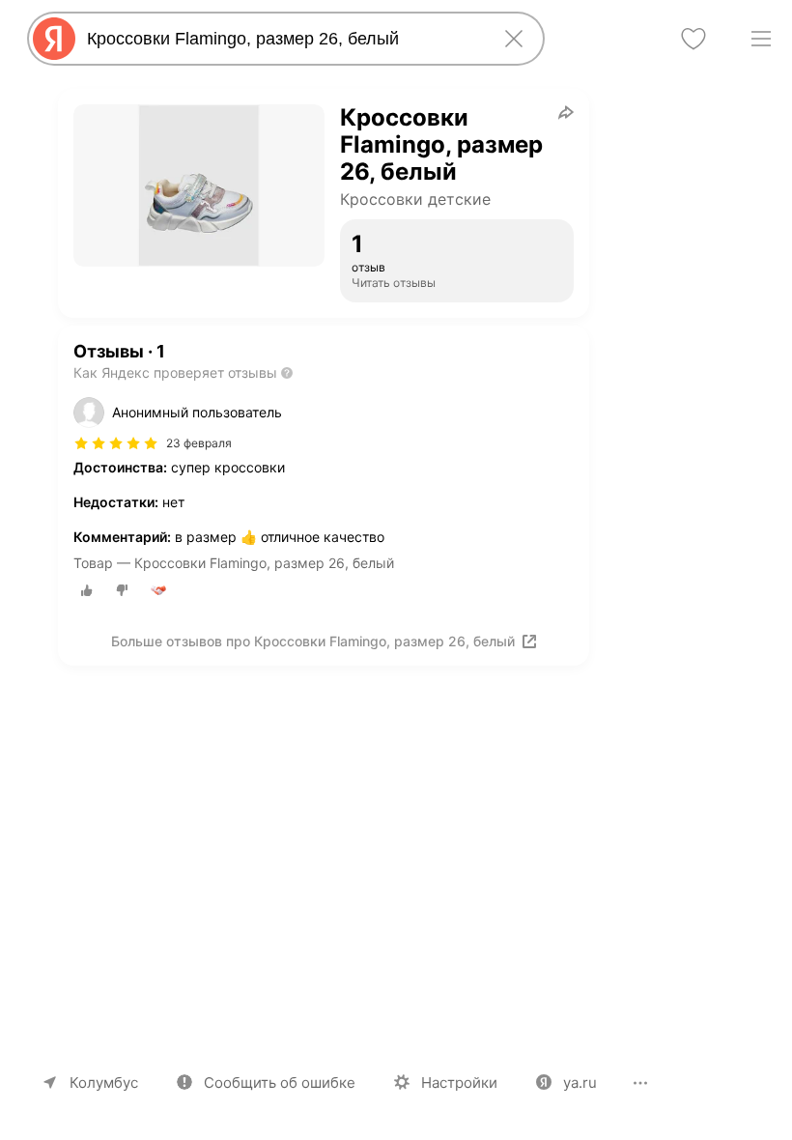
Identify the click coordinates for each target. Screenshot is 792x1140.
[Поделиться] (566, 112)
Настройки (459, 1082)
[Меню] (761, 38)
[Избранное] (693, 38)
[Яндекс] (54, 38)
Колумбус (104, 1082)
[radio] (86, 590)
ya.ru (580, 1082)
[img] (115, 443)
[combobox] (282, 39)
